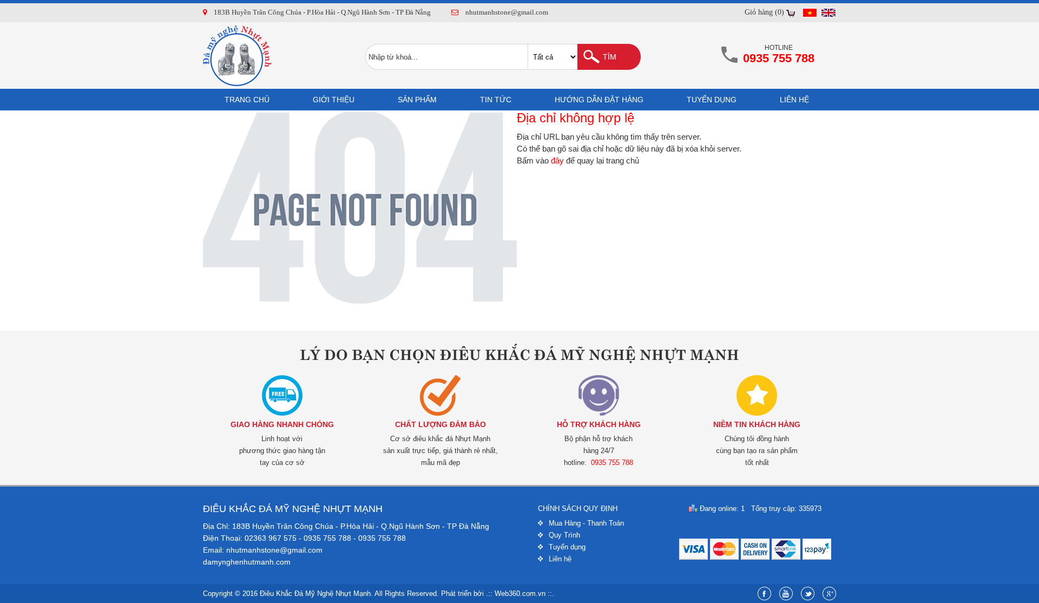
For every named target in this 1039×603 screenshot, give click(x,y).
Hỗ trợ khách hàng (599, 424)
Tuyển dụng (711, 99)
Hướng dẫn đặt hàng (599, 99)
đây (557, 160)
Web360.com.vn (520, 593)
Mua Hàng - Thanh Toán (586, 523)
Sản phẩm (417, 99)
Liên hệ (794, 99)
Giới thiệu (333, 99)
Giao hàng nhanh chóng (282, 424)
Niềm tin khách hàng (756, 424)
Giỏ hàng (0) (764, 12)
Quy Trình (564, 535)
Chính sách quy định (577, 508)
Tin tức (495, 99)
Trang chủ (247, 99)
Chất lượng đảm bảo (440, 424)
